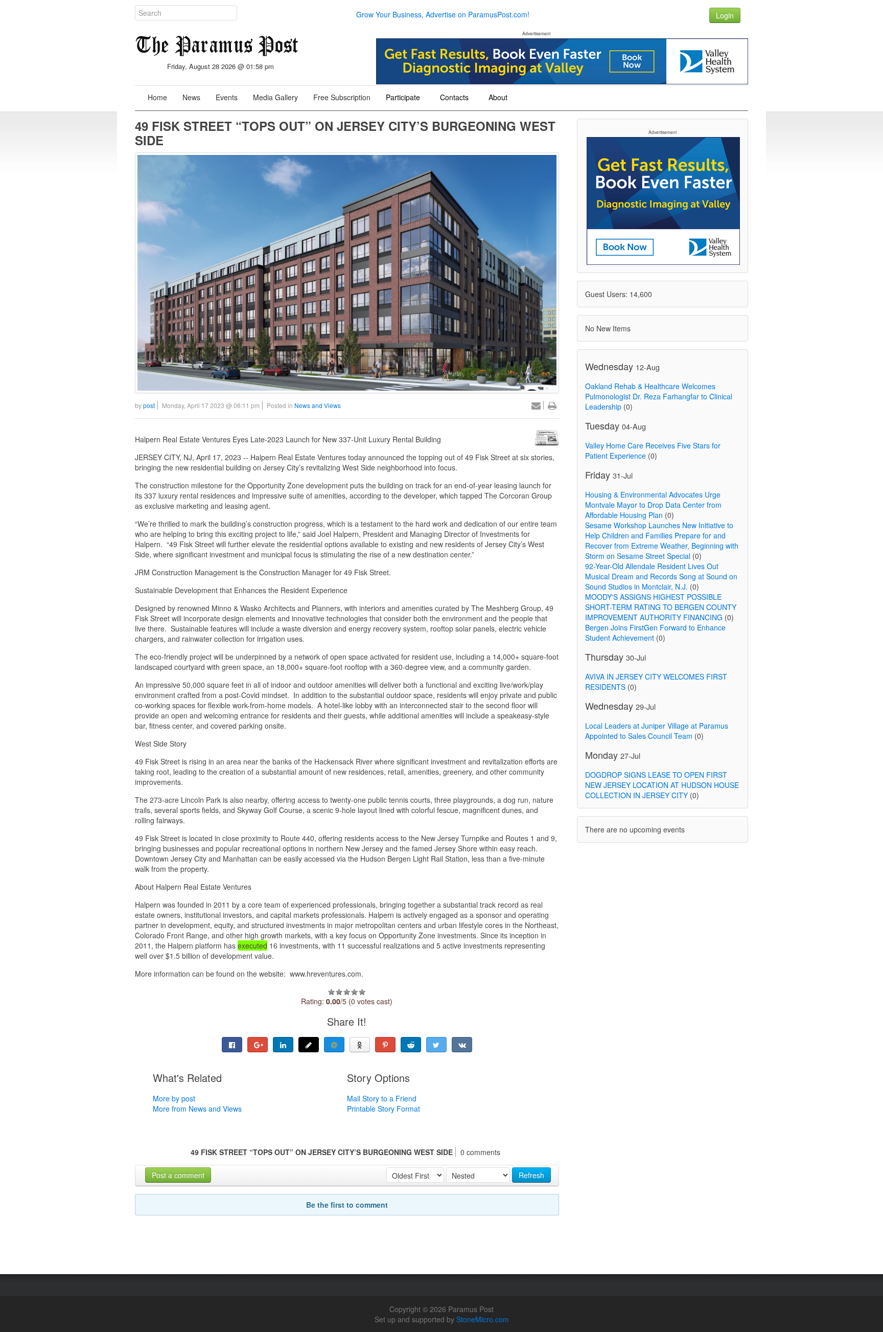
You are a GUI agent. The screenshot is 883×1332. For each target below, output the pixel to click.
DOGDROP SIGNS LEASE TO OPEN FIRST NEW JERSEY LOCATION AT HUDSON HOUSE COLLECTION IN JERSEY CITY (662, 785)
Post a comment (178, 1175)
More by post (174, 1098)
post (149, 405)
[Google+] (257, 1044)
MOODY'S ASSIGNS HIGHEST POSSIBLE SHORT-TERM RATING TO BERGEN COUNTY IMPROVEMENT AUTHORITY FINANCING (660, 607)
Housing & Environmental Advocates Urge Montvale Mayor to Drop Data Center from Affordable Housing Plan (653, 504)
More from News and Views (197, 1108)
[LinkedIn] (283, 1044)
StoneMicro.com (482, 1319)
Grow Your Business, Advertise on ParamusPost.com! (442, 14)
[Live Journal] (308, 1044)
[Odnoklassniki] (360, 1044)
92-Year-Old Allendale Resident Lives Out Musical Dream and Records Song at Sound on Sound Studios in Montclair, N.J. (661, 576)
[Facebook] (232, 1044)
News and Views (317, 405)
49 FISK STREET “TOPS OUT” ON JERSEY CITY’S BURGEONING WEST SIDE (345, 133)
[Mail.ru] (334, 1044)
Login (725, 15)
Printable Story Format (383, 1108)
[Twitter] (436, 1044)
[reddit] (411, 1044)
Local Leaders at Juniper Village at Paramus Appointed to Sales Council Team (656, 730)
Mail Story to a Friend (381, 1098)
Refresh (531, 1175)
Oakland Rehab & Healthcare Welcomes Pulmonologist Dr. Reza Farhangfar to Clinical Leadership (658, 396)
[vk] (462, 1044)
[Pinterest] (385, 1044)
